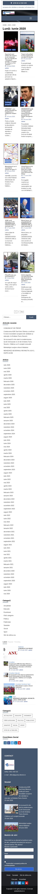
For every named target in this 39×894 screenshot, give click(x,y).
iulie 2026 (7, 365)
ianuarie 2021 (8, 567)
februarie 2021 (8, 564)
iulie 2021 (7, 548)
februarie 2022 (8, 525)
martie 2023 (8, 489)
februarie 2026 (8, 381)
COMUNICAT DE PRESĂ (12, 328)
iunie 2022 (7, 518)
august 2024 (8, 437)
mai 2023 (7, 482)
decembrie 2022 (9, 499)
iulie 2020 (7, 587)
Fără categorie (25, 270)
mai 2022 (7, 522)
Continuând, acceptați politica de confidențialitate (16, 864)
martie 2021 (8, 561)
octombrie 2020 (9, 577)
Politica (23, 104)
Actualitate (8, 102)
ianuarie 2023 (8, 496)
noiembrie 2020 (9, 574)
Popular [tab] (10, 642)
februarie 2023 (8, 492)
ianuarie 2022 (8, 528)
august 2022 (8, 512)
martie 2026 (8, 378)
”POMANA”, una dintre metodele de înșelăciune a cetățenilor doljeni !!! (11, 112)
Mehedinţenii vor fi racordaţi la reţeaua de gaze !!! (11, 168)
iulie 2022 (7, 515)
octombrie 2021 (9, 538)
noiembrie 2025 (9, 388)
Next (22, 312)
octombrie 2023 (9, 466)
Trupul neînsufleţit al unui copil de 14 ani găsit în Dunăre (27, 55)
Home (8, 875)
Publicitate (7, 622)
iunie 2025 (7, 404)
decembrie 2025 (9, 384)
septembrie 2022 (9, 509)
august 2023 (8, 473)
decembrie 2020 (9, 571)
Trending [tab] (17, 642)
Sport (13, 49)
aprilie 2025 (7, 411)
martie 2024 (8, 453)
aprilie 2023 (7, 486)
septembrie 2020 (9, 580)
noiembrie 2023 (9, 463)
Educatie (7, 609)
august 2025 (8, 398)
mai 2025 (7, 407)
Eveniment (8, 49)
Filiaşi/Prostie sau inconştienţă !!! (10, 275)
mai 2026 (7, 371)
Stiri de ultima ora (10, 635)
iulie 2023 (7, 476)
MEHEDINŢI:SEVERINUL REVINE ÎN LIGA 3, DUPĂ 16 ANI (19, 352)
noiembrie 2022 (9, 502)
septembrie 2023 (9, 469)
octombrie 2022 (9, 505)
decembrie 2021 (9, 532)
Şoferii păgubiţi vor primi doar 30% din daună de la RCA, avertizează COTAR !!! (27, 278)
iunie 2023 (7, 479)
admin (7, 68)
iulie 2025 (7, 401)
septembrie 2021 (9, 541)
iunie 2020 (7, 590)
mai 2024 (7, 447)
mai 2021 (7, 554)
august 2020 (8, 584)
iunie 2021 (7, 551)
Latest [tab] (5, 642)
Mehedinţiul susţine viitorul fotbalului (16, 347)
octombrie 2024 (9, 430)
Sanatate (7, 625)
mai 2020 (7, 594)
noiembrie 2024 (9, 427)
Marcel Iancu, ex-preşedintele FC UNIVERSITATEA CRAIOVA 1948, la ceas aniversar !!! (26, 223)
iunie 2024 (7, 443)
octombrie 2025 (9, 391)
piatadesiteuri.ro (19, 891)
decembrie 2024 (9, 424)
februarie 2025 (8, 417)
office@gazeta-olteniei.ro (18, 775)
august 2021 (8, 545)
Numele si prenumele (11, 846)
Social (6, 628)
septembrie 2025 (9, 394)
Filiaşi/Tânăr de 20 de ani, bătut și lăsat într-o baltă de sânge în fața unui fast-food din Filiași (27, 170)
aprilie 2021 (7, 558)
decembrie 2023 (9, 460)
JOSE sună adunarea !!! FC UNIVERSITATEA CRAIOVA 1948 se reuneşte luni (10, 223)
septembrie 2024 (9, 434)
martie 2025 (8, 414)
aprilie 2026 (7, 375)
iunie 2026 (7, 368)
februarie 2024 (8, 456)
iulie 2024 (7, 440)
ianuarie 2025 (8, 420)
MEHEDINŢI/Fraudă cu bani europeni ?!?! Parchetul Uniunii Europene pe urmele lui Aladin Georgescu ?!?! (27, 113)
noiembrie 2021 (9, 535)
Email (6, 853)
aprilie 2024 (7, 450)
